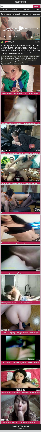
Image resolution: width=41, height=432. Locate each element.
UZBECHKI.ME (20, 2)
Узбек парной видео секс (9, 56)
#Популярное (26, 9)
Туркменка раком (30, 60)
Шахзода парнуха (34, 56)
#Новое (14, 9)
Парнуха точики (20, 58)
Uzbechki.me (20, 428)
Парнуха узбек (19, 60)
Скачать (37, 42)
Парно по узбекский (7, 64)
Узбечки (4, 9)
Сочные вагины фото (7, 60)
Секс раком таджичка (7, 62)
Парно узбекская (22, 56)
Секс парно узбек (31, 58)
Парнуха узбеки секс (7, 58)
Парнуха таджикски (21, 62)
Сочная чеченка (19, 64)
